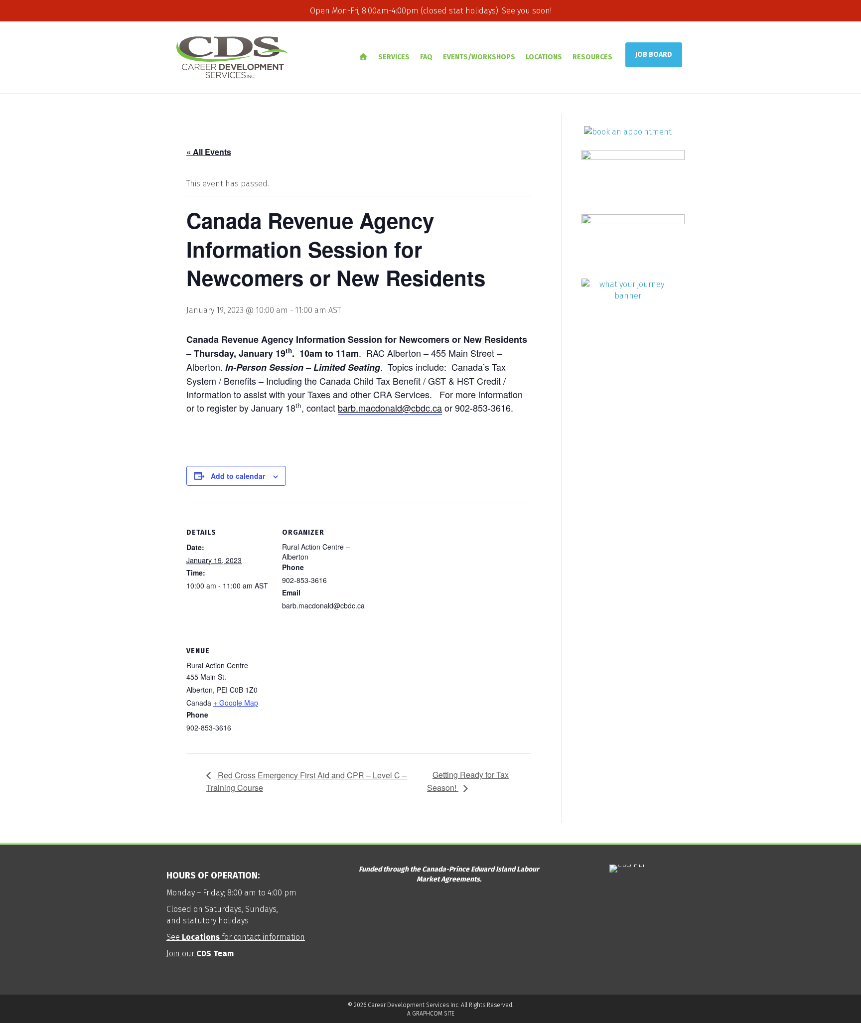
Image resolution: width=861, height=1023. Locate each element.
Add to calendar (238, 476)
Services (394, 57)
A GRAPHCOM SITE (430, 1013)
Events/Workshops (479, 57)
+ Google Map (235, 703)
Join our (200, 953)
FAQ (426, 57)
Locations (544, 57)
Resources (592, 57)
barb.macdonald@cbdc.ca (390, 407)
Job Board (653, 54)
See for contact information (235, 937)
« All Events (208, 151)
